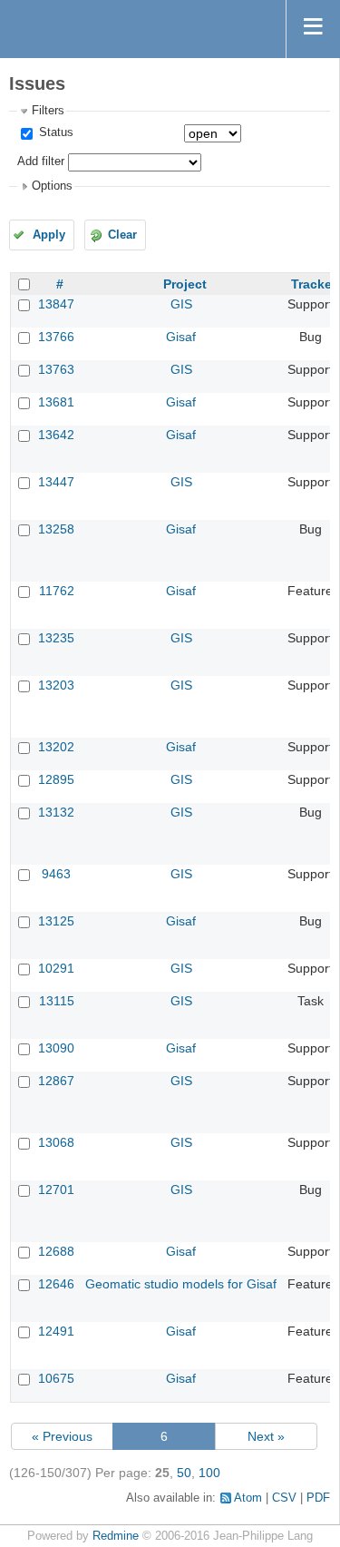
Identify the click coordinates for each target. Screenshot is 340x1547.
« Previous (62, 1436)
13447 (56, 482)
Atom (248, 1498)
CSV (284, 1498)
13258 (56, 529)
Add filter (40, 161)
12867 (56, 1080)
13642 (56, 434)
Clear (122, 235)
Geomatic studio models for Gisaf (181, 1284)
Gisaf (181, 336)
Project (185, 284)
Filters (48, 110)
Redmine (115, 1536)
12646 (56, 1284)
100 (209, 1472)
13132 (56, 812)
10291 (56, 968)
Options (52, 186)
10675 (56, 1378)
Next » (266, 1436)
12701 (56, 1189)
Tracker (313, 284)
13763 (56, 369)
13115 (56, 1001)
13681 (56, 402)
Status (54, 132)
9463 (56, 874)
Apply (49, 235)
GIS (181, 304)
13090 (56, 1048)
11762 (56, 590)
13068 (56, 1142)
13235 (56, 638)
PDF (318, 1498)
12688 (56, 1251)
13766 (56, 336)
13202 (56, 746)
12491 (56, 1331)
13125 (56, 921)
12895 (56, 779)
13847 (56, 304)
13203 (56, 685)
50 (184, 1472)
